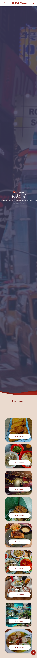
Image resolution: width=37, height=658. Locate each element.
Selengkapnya (19, 436)
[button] (4, 3)
